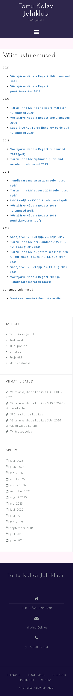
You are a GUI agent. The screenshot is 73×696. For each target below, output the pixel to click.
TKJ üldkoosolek (21, 431)
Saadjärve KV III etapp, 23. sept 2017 (37, 237)
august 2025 (18, 497)
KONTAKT (47, 680)
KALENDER (59, 675)
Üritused (15, 351)
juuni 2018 (17, 540)
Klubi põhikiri (19, 346)
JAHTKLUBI (27, 680)
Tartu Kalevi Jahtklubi (24, 334)
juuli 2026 (16, 460)
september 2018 (21, 528)
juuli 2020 (16, 509)
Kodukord (16, 340)
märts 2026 (18, 485)
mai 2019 (16, 522)
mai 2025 (16, 503)
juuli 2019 (16, 516)
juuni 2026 (17, 467)
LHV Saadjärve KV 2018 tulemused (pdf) (39, 200)
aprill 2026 (17, 479)
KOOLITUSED (36, 675)
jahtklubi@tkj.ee (37, 627)
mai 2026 (16, 473)
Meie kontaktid (20, 363)
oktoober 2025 (20, 491)
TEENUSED (14, 675)
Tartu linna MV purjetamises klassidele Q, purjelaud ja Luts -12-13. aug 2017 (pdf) (39, 257)
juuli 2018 (16, 534)
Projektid (16, 357)
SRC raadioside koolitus (26, 414)
